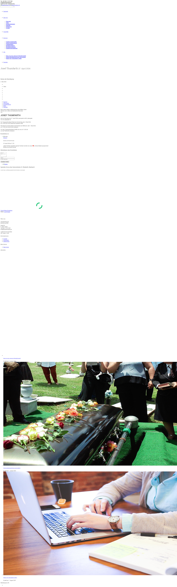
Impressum (6, 240)
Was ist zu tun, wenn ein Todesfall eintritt (12, 358)
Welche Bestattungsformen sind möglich (11, 468)
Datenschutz (6, 241)
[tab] (5, 102)
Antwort (5, 138)
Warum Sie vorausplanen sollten (10, 577)
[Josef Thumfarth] (5, 164)
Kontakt (5, 238)
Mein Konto (6, 247)
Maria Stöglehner (6, 210)
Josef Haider (7, 211)
